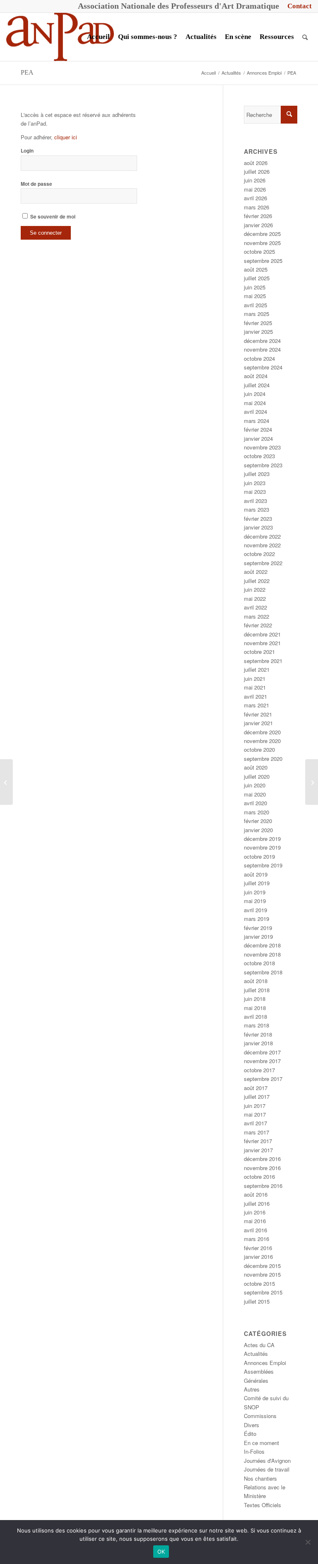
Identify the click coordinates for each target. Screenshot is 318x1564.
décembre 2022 (262, 536)
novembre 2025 (262, 243)
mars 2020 (256, 812)
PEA (27, 72)
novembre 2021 (262, 643)
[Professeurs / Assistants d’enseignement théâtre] (6, 782)
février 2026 (258, 216)
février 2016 (258, 1248)
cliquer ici (65, 137)
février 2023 (258, 518)
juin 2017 (254, 1106)
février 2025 (258, 323)
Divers (251, 1425)
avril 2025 (255, 305)
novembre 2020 (262, 741)
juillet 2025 (257, 278)
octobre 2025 (259, 251)
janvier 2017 (258, 1150)
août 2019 (255, 874)
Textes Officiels (262, 1505)
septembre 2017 (263, 1079)
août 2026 (255, 163)
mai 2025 (255, 296)
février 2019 (258, 928)
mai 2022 (255, 598)
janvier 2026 (258, 225)
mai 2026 (255, 189)
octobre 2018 (259, 963)
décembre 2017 (262, 1052)
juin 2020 (254, 785)
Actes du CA (259, 1345)
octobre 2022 (259, 554)
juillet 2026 (257, 171)
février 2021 (258, 714)
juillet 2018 (257, 990)
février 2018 (258, 1034)
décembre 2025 (262, 234)
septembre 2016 (263, 1186)
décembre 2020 (262, 732)
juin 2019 (254, 892)
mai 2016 (255, 1221)
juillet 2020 (257, 776)
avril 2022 (255, 607)
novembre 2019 (262, 847)
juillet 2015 (257, 1301)
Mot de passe (36, 183)
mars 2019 (256, 919)
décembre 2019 (262, 839)
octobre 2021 (259, 652)
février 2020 (258, 821)
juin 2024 (254, 394)
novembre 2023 (262, 447)
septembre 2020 (263, 759)
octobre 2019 (259, 856)
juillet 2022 (257, 581)
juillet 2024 (257, 385)
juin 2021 (254, 678)
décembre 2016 (262, 1159)
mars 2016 (256, 1239)
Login (27, 150)
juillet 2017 (257, 1096)
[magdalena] (311, 782)
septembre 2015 (263, 1292)
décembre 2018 (262, 945)
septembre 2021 (263, 661)
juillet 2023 (257, 474)
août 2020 (255, 767)
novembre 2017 (262, 1061)
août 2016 (255, 1194)
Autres (252, 1389)
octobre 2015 (259, 1283)
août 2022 (255, 572)
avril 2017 (255, 1123)
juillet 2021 (257, 669)
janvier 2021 (258, 723)
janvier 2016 (258, 1256)
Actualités (256, 1354)
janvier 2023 (258, 527)
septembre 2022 (263, 563)
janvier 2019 (258, 936)
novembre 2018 (262, 954)
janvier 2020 (258, 830)
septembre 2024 (263, 367)
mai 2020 (255, 794)
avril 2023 (255, 501)
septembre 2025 (263, 261)
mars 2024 (256, 421)
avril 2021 (255, 696)
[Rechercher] (305, 37)
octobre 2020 (259, 749)
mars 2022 (256, 616)
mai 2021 (255, 687)
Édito (250, 1434)
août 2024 (255, 376)
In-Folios (254, 1451)
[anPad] (60, 37)
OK (161, 1551)
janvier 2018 (258, 1043)
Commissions (260, 1416)
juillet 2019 (257, 883)
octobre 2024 (259, 358)
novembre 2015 (262, 1274)
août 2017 (255, 1088)
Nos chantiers (260, 1478)
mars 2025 (256, 314)
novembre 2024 (262, 349)
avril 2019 (255, 910)
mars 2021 (256, 705)
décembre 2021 (262, 634)
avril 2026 (255, 198)
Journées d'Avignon (267, 1460)
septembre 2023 (263, 465)
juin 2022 (254, 589)
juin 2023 (254, 483)
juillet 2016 (257, 1203)
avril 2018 (255, 1016)
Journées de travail (266, 1469)
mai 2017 (255, 1114)
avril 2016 (255, 1230)
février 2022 (258, 625)
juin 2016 (254, 1212)
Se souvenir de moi (52, 216)
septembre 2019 (263, 865)
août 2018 (255, 981)
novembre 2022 (262, 545)
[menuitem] (297, 6)
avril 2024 (255, 411)
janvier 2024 (258, 438)
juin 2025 (254, 287)
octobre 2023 (259, 456)
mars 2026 (256, 207)
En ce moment (261, 1443)
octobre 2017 (259, 1070)
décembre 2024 (262, 341)
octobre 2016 (259, 1176)
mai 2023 (255, 491)
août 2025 (255, 269)
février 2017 (258, 1141)
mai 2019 (255, 901)
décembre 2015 (262, 1266)
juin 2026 (254, 180)
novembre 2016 (262, 1168)
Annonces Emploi (265, 1363)
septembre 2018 (263, 972)
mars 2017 (256, 1132)
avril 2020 (255, 803)
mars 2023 (256, 509)
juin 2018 (254, 999)
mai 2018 (255, 1008)
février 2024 (258, 429)
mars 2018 (256, 1025)
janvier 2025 (258, 331)
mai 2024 (255, 403)
